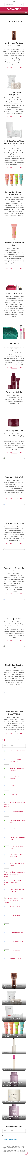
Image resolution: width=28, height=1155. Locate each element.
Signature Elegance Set (14, 293)
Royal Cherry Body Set (14, 392)
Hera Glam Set (14, 344)
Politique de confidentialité (10, 1139)
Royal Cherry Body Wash (14, 477)
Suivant (17, 740)
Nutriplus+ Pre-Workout (11, 1102)
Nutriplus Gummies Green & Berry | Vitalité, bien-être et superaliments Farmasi (12, 1084)
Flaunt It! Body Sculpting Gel (14, 619)
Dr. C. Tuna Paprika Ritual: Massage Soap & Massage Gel (14, 143)
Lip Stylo (6, 1052)
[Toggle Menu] (26, 13)
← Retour (14, 1)
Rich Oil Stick (7, 1069)
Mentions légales (6, 1136)
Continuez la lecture (14, 67)
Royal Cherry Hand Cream (14, 523)
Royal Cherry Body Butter (14, 431)
